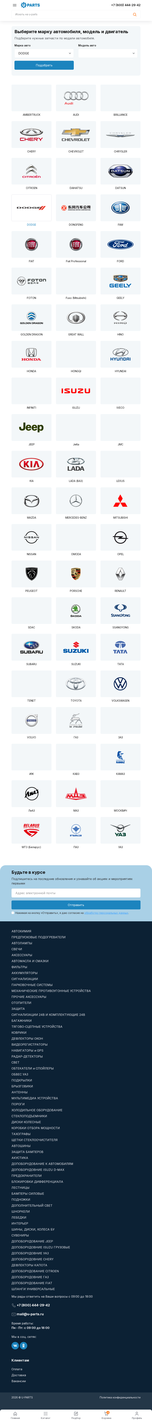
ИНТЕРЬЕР (19, 1223)
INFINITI (31, 407)
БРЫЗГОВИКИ (22, 1086)
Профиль (137, 1418)
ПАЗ (76, 847)
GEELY (120, 297)
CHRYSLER (120, 151)
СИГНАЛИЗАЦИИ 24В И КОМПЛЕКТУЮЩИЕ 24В (48, 1015)
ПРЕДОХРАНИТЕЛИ (26, 1176)
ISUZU (76, 407)
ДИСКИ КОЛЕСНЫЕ (26, 1122)
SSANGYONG (121, 627)
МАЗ (76, 810)
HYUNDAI (120, 371)
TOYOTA (76, 700)
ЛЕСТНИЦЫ (20, 1187)
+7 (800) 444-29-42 (126, 5)
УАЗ (120, 847)
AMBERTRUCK (31, 114)
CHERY (31, 151)
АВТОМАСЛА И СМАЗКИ (30, 961)
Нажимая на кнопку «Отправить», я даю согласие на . (72, 912)
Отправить (76, 905)
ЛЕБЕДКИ (18, 1217)
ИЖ (31, 773)
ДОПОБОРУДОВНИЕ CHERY (32, 1259)
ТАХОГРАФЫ (21, 1134)
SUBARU (31, 664)
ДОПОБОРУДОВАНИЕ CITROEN (35, 1271)
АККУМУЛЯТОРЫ (24, 973)
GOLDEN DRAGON (32, 334)
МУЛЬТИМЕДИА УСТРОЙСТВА (34, 1098)
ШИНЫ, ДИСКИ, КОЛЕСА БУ (32, 1229)
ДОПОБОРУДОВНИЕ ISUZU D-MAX (37, 1170)
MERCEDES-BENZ (76, 517)
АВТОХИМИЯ (21, 931)
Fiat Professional (76, 261)
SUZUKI (76, 664)
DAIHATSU (76, 188)
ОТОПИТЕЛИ (21, 1003)
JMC (120, 444)
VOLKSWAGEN (120, 700)
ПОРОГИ (18, 1104)
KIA (32, 480)
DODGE (31, 224)
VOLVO (31, 737)
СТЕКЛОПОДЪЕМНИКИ (29, 1116)
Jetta (76, 444)
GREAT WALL (76, 334)
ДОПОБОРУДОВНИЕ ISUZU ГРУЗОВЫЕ (40, 1247)
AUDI (76, 114)
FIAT (31, 261)
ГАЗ (76, 737)
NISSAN (31, 554)
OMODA (76, 554)
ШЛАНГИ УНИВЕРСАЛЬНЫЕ (33, 1289)
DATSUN (120, 188)
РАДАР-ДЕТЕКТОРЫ (27, 1056)
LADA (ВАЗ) (76, 480)
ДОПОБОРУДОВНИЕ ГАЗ (30, 1277)
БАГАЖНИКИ (21, 1021)
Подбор (76, 1418)
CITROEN (31, 188)
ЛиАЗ (31, 810)
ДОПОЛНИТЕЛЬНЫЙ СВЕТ (31, 1205)
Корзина (106, 1415)
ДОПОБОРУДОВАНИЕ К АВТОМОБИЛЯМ (42, 1164)
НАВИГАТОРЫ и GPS (27, 1050)
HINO (120, 334)
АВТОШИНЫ (21, 1146)
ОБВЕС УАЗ (19, 1074)
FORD (120, 261)
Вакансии (18, 1381)
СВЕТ (15, 1062)
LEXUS (120, 480)
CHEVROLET (76, 151)
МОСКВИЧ (120, 810)
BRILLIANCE (121, 114)
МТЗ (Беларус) (31, 847)
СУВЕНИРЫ (20, 1235)
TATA (120, 664)
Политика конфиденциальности (120, 1397)
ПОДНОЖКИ (20, 1199)
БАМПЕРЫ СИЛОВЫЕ (27, 1193)
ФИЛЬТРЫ (19, 967)
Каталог (45, 1418)
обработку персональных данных (106, 912)
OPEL (120, 554)
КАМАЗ (120, 773)
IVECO (120, 407)
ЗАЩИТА (18, 1009)
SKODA (76, 627)
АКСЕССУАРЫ (21, 955)
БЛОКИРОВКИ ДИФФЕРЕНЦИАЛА (37, 1182)
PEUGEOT (31, 590)
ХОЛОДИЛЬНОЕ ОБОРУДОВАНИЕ (36, 1110)
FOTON (31, 297)
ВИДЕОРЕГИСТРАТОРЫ (29, 1044)
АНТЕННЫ (19, 1092)
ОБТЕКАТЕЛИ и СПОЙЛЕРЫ (32, 1068)
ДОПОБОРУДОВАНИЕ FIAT (31, 1283)
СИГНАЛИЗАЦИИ (24, 979)
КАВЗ (76, 773)
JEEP (32, 444)
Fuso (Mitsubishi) (76, 297)
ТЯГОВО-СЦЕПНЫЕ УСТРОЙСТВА (36, 1026)
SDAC (31, 627)
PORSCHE (76, 590)
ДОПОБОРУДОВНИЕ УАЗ (30, 1253)
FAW (120, 224)
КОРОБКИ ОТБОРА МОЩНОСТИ (35, 1128)
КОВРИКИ (19, 1032)
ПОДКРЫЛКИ (21, 1080)
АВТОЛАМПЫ (21, 943)
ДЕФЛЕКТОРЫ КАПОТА (29, 1265)
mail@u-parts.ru (30, 1314)
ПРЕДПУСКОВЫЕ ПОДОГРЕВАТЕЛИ (38, 937)
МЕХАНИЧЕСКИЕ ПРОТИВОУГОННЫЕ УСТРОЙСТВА (51, 991)
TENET (31, 700)
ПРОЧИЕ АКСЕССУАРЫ (28, 997)
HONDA (31, 371)
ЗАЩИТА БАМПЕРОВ (27, 1152)
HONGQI (76, 371)
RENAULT (120, 590)
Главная (15, 1418)
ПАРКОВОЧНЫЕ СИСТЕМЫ (32, 985)
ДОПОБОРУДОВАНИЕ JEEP (32, 1241)
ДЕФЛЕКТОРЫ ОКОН (27, 1038)
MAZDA (31, 517)
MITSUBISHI (120, 517)
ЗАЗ (120, 737)
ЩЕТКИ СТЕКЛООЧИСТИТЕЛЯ (34, 1140)
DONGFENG (76, 224)
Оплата (16, 1369)
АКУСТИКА (19, 1158)
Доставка (18, 1375)
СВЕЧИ (16, 949)
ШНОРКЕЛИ (20, 1211)
